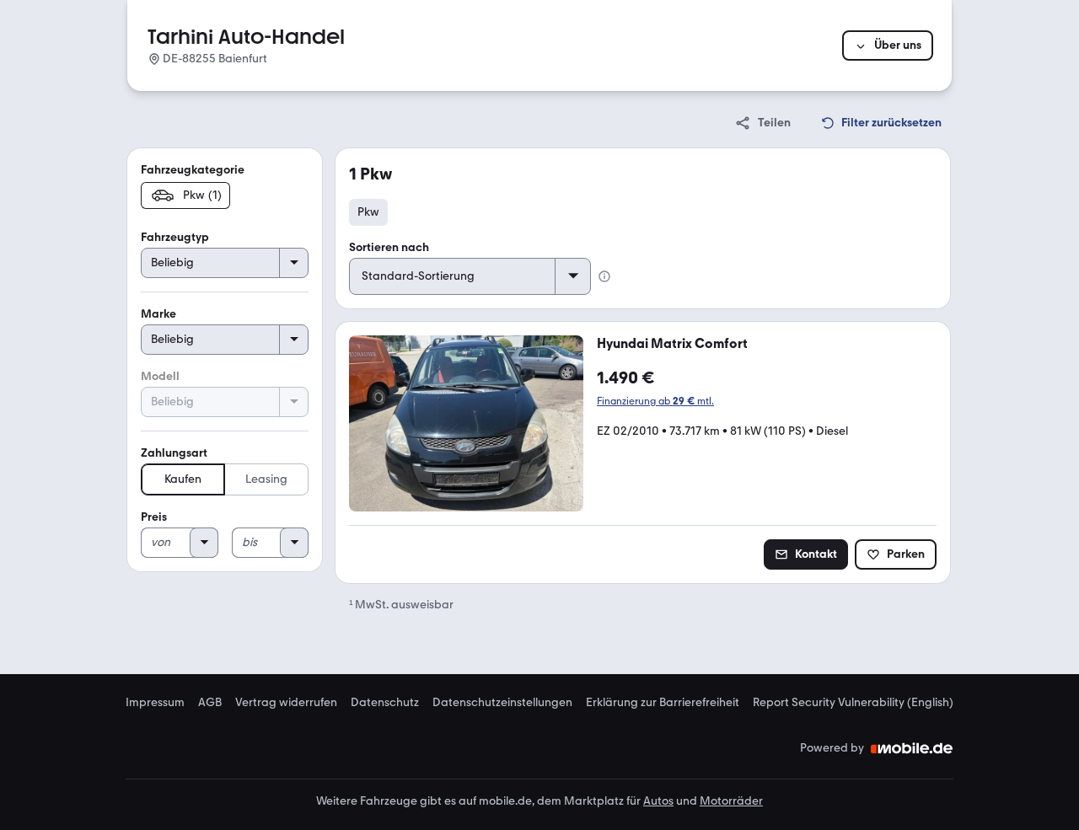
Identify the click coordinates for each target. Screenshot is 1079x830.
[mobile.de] (912, 748)
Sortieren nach (389, 247)
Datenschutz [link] (385, 703)
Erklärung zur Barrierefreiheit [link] (662, 703)
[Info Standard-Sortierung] (604, 276)
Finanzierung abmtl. (655, 401)
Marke (158, 314)
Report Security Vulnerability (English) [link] (853, 703)
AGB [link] (210, 703)
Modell (160, 376)
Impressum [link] (155, 703)
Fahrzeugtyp (175, 237)
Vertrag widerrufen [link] (286, 703)
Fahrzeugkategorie (192, 170)
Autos (658, 801)
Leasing (266, 479)
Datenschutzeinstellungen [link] (502, 703)
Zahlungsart (174, 453)
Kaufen (182, 479)
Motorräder (731, 801)
